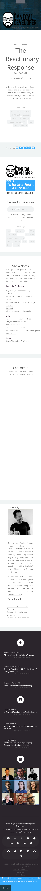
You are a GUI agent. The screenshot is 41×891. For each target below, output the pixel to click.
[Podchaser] (25, 843)
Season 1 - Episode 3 (20, 45)
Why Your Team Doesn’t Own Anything (19, 655)
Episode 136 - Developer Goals (18, 618)
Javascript (20, 111)
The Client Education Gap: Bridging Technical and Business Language (18, 744)
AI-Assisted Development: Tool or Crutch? (20, 712)
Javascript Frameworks (20, 118)
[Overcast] (18, 843)
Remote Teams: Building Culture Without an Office (20, 727)
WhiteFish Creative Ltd (20, 864)
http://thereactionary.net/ (20, 291)
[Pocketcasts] (28, 838)
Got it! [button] (5, 888)
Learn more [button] (32, 881)
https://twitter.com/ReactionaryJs (19, 296)
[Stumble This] (26, 148)
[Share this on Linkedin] (23, 148)
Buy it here (25, 341)
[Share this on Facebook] (17, 148)
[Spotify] (31, 843)
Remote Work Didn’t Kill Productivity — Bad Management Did (21, 670)
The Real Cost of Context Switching (18, 685)
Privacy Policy (21, 872)
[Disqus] (20, 407)
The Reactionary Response (22, 58)
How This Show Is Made (20, 869)
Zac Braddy (23, 73)
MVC (25, 122)
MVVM (31, 122)
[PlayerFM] (34, 838)
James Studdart (10, 709)
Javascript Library (14, 122)
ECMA (28, 111)
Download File (15, 214)
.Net (12, 111)
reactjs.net (17, 324)
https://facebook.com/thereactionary (20, 311)
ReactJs (24, 125)
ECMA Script (15, 115)
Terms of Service (20, 875)
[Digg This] (29, 148)
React (16, 125)
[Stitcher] (12, 843)
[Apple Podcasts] (8, 838)
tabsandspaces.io (14, 594)
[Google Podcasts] (15, 838)
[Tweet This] (20, 148)
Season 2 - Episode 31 (12, 666)
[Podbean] (21, 838)
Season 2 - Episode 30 (12, 683)
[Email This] (33, 148)
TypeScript (26, 115)
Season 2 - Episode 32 (12, 652)
